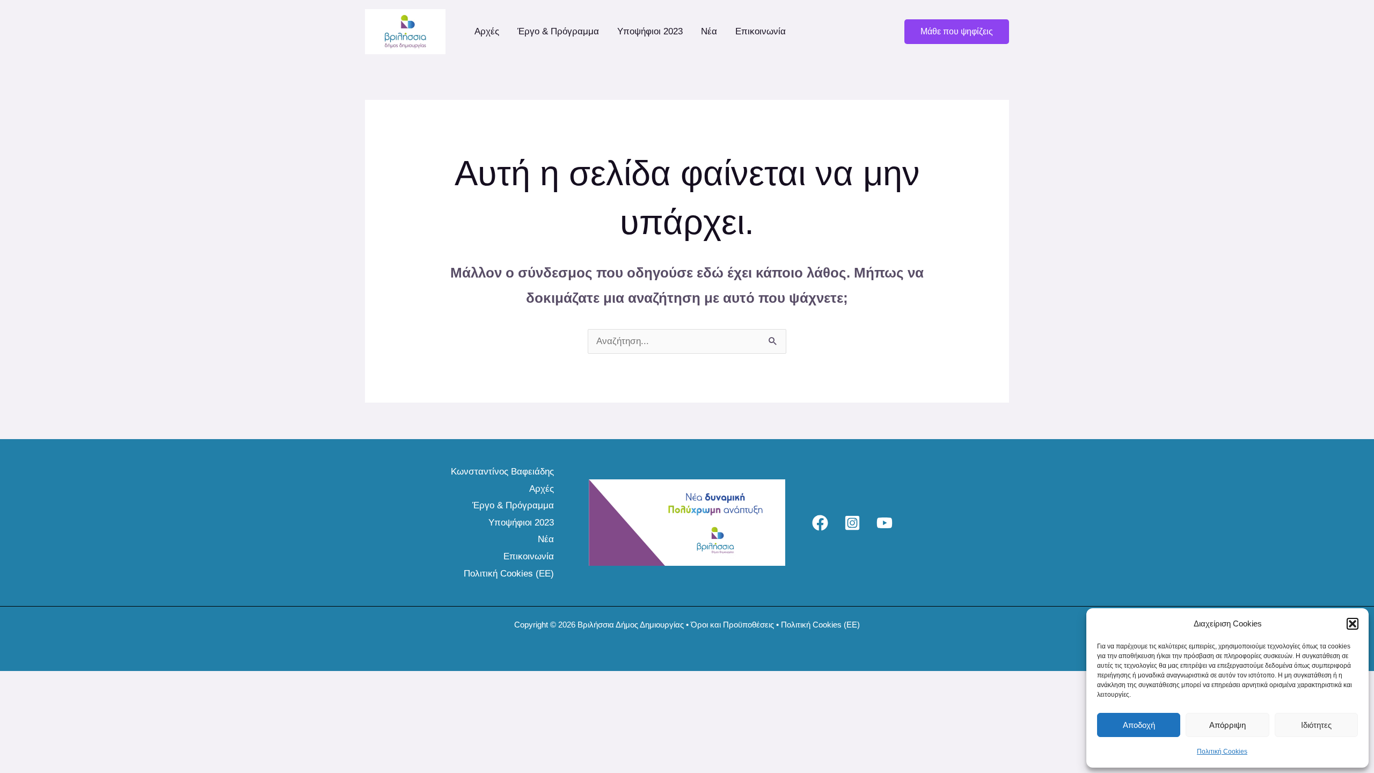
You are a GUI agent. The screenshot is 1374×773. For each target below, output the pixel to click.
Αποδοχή (1139, 725)
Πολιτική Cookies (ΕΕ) (509, 573)
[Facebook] (820, 523)
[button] (1352, 623)
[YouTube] (884, 523)
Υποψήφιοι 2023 (650, 31)
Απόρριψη (1227, 725)
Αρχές (486, 31)
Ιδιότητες (1316, 725)
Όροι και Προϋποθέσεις (732, 624)
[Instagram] (852, 523)
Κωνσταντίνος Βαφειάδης (502, 471)
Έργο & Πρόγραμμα (558, 31)
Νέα (709, 31)
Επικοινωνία (760, 31)
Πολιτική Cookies (1222, 751)
